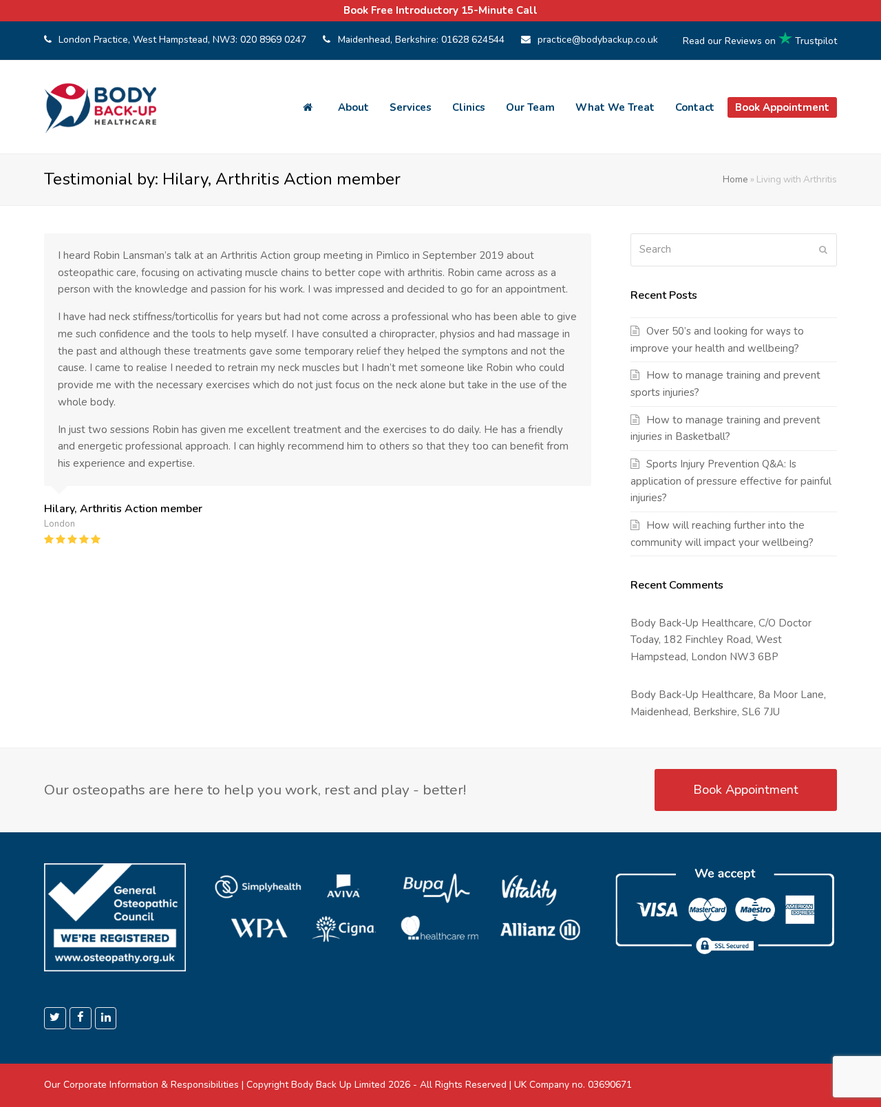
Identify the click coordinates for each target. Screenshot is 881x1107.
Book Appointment (745, 790)
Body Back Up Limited (338, 1084)
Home (735, 179)
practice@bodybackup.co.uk (598, 39)
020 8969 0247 (273, 39)
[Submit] (823, 250)
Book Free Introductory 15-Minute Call (440, 10)
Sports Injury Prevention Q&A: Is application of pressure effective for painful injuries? (730, 481)
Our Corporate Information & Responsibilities (141, 1084)
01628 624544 (473, 39)
